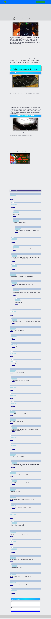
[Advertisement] (25, 10)
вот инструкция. (35, 69)
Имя (11, 607)
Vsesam (40, 2)
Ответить (11, 199)
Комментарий (13, 601)
